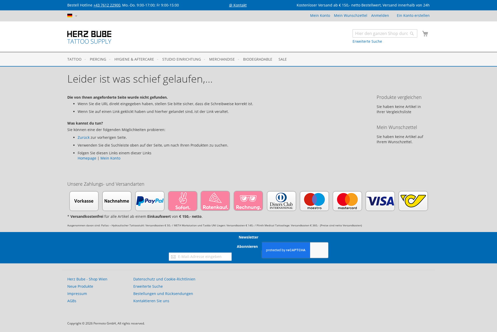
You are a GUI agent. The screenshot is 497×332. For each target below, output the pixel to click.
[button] (73, 16)
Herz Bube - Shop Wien (87, 279)
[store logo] (89, 37)
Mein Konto (320, 15)
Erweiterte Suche (367, 41)
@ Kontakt (238, 5)
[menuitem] (75, 59)
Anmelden (380, 15)
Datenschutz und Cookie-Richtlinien (164, 279)
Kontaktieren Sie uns (151, 300)
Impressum (77, 293)
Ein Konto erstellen (413, 15)
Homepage (87, 158)
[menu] (248, 59)
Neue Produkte (80, 286)
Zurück (84, 137)
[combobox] (385, 33)
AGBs (71, 300)
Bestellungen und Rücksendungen (163, 293)
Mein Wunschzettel (350, 15)
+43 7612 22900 (106, 5)
